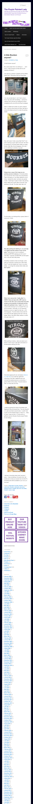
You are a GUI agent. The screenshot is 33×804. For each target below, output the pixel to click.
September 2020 (8, 646)
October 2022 (7, 616)
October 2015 (7, 737)
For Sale (16, 485)
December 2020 (8, 641)
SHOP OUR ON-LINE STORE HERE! (18, 28)
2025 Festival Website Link (10, 44)
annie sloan (6, 487)
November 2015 (8, 735)
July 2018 (6, 686)
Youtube (6, 510)
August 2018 (7, 684)
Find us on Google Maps (10, 514)
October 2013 (7, 775)
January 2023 (7, 612)
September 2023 (8, 602)
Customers (7, 553)
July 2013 (6, 780)
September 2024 (8, 590)
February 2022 (7, 622)
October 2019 (7, 663)
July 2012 (6, 800)
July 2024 (6, 592)
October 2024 (7, 588)
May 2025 (6, 583)
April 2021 (6, 634)
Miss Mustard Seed (9, 560)
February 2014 (7, 770)
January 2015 (7, 751)
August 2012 (7, 799)
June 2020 (6, 651)
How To (6, 558)
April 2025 (6, 585)
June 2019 (6, 669)
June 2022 (6, 619)
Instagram (6, 509)
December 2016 (8, 716)
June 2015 (6, 742)
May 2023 (6, 605)
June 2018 (6, 687)
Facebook (6, 505)
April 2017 (6, 710)
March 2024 (7, 595)
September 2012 (8, 797)
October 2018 (7, 682)
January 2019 (7, 677)
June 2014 (6, 763)
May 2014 (6, 764)
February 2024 (7, 597)
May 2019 (6, 670)
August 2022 (7, 617)
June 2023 (6, 604)
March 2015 (7, 747)
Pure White (24, 488)
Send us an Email (8, 512)
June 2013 (6, 782)
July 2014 (6, 761)
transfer (6, 490)
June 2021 (6, 631)
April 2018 (6, 691)
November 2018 (8, 681)
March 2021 (7, 636)
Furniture (21, 485)
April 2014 (6, 766)
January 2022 (7, 624)
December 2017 (8, 698)
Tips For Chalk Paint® (9, 34)
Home (6, 28)
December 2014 (8, 752)
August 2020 (7, 648)
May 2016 (6, 727)
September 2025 (8, 580)
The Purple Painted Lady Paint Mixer (13, 38)
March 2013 (7, 787)
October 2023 (7, 600)
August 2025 (7, 581)
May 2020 (6, 653)
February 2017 (7, 713)
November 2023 (8, 598)
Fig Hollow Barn (22, 44)
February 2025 (7, 586)
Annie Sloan (11, 485)
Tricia (16, 60)
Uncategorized (7, 567)
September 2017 (8, 703)
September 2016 (8, 722)
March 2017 (7, 711)
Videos (18, 34)
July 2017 (6, 706)
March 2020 (7, 655)
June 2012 (6, 802)
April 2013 (6, 785)
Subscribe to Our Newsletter (11, 504)
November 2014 (8, 754)
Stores (5, 565)
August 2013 (7, 778)
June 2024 (6, 593)
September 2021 (8, 628)
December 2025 (8, 578)
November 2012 (8, 794)
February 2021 (7, 638)
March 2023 (7, 609)
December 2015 (8, 734)
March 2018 (7, 693)
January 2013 (7, 790)
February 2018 (7, 694)
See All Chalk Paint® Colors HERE (12, 41)
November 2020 (8, 643)
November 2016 (8, 718)
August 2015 (7, 739)
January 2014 (7, 771)
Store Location (8, 31)
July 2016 (6, 725)
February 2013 (7, 788)
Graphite (14, 488)
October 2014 (7, 756)
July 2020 (6, 650)
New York (19, 488)
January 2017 (7, 715)
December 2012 (8, 792)
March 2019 (7, 674)
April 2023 (6, 607)
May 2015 (6, 744)
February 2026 (7, 576)
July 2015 (6, 740)
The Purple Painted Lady (15, 9)
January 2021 (7, 639)
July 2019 (6, 667)
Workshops (15, 31)
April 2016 (6, 728)
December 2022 (8, 614)
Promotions (7, 563)
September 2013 (8, 776)
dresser (10, 488)
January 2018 (7, 696)
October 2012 (7, 795)
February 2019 (7, 675)
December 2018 (8, 679)
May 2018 (6, 689)
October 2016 (7, 720)
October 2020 (7, 645)
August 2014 (7, 759)
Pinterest (6, 507)
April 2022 (6, 621)
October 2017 (7, 701)
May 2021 (6, 633)
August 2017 (7, 704)
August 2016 (7, 723)
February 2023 (7, 610)
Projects (6, 562)
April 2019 (6, 672)
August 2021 (7, 629)
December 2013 (8, 773)
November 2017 (8, 699)
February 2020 (7, 657)
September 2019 (8, 665)
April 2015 (6, 746)
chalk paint (16, 487)
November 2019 (8, 662)
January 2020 (7, 658)
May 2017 (6, 708)
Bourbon (12, 487)
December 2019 (8, 660)
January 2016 (7, 732)
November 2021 (8, 626)
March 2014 (7, 768)
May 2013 (6, 783)
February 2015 (7, 749)
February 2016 (7, 730)
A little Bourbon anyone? (10, 56)
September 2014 (8, 758)
